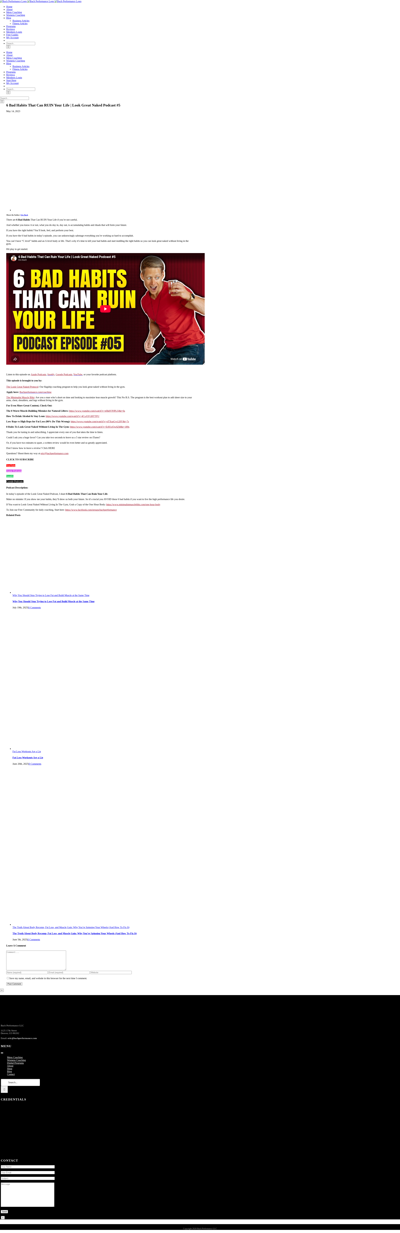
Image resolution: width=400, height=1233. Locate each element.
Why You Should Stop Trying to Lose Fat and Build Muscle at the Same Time (50, 595)
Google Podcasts (64, 374)
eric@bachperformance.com (54, 453)
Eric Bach (24, 215)
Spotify (9, 476)
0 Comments (34, 607)
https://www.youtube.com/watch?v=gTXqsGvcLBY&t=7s (100, 421)
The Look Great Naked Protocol (22, 386)
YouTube (10, 465)
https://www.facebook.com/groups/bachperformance (91, 509)
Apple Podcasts (38, 374)
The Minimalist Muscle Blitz (20, 397)
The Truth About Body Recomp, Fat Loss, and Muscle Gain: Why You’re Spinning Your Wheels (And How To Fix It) (70, 927)
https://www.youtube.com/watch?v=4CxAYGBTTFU (72, 416)
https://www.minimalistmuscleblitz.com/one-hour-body (133, 504)
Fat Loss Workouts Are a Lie (26, 751)
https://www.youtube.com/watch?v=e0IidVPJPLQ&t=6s (97, 411)
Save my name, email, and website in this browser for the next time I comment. (48, 978)
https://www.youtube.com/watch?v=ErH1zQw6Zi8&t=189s (99, 426)
